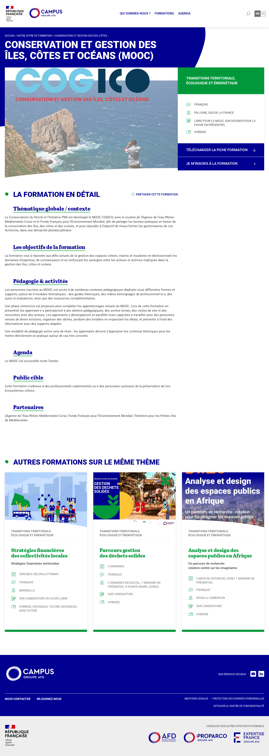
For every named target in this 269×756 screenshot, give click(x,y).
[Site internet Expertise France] (249, 738)
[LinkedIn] (261, 674)
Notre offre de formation (34, 35)
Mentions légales (196, 698)
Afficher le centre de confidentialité (239, 706)
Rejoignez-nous (49, 699)
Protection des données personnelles (238, 698)
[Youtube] (253, 674)
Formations (164, 13)
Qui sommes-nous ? (135, 13)
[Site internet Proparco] (205, 738)
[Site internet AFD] (162, 738)
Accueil (10, 35)
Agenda (184, 13)
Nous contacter (17, 699)
